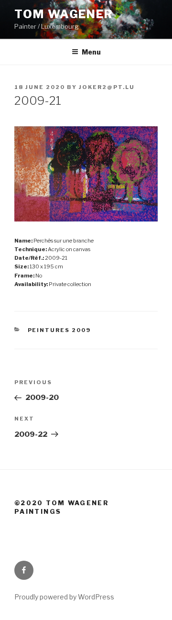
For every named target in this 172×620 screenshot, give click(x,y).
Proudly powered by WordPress (64, 597)
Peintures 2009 (59, 330)
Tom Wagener (63, 14)
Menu (91, 52)
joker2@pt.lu (107, 87)
